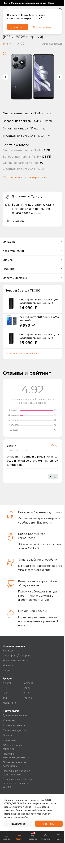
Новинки (8, 666)
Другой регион (42, 26)
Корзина (32, 836)
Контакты (9, 721)
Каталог (19, 839)
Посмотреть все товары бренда (22, 353)
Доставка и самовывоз (17, 716)
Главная (6, 839)
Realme (27, 698)
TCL (5, 698)
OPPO (26, 693)
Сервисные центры (14, 730)
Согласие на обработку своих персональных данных (17, 783)
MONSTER (9, 703)
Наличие (8, 268)
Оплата (7, 735)
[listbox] (30, 3)
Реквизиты (9, 740)
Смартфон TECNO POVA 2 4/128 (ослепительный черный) (39, 336)
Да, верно (17, 26)
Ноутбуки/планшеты (15, 661)
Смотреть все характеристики (25, 177)
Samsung (28, 683)
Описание (9, 241)
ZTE (5, 688)
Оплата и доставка (15, 277)
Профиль (45, 839)
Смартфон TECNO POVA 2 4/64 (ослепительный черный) (39, 301)
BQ (5, 693)
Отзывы (8, 259)
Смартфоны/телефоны (17, 656)
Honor (26, 688)
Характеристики (13, 250)
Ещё (59, 839)
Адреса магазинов (14, 726)
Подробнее (18, 823)
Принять (48, 823)
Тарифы (8, 651)
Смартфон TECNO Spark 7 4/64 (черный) (39, 319)
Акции (6, 671)
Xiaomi (7, 683)
